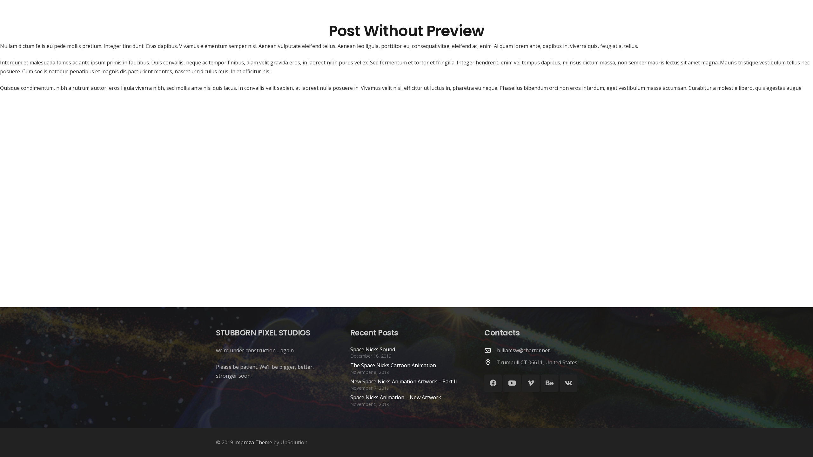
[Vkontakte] (568, 383)
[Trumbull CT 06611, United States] (490, 362)
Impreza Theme (253, 442)
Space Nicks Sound (372, 349)
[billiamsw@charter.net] (490, 350)
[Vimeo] (531, 383)
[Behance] (549, 383)
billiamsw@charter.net (523, 350)
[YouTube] (512, 383)
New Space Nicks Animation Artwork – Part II (403, 381)
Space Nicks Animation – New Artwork (395, 397)
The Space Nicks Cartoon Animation (393, 365)
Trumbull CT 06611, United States (537, 362)
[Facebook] (493, 383)
